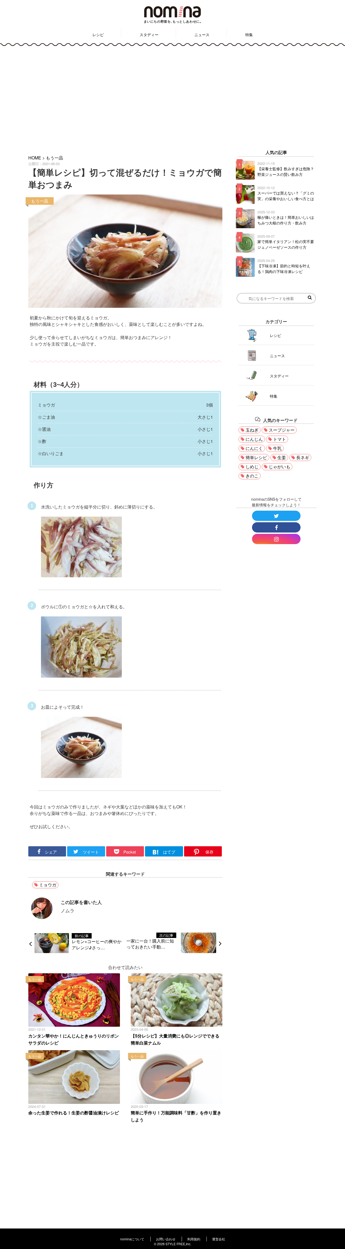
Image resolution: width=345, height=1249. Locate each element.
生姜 (281, 457)
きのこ (252, 476)
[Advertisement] (172, 96)
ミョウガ (47, 885)
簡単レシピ (256, 457)
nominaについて (132, 1239)
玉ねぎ (252, 430)
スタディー (149, 34)
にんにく (254, 448)
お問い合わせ (165, 1239)
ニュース (201, 34)
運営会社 (218, 1239)
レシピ (98, 34)
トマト (279, 439)
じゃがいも (279, 466)
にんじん (254, 439)
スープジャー (282, 430)
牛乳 (277, 448)
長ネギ (302, 457)
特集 (249, 34)
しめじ (252, 466)
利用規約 (193, 1239)
